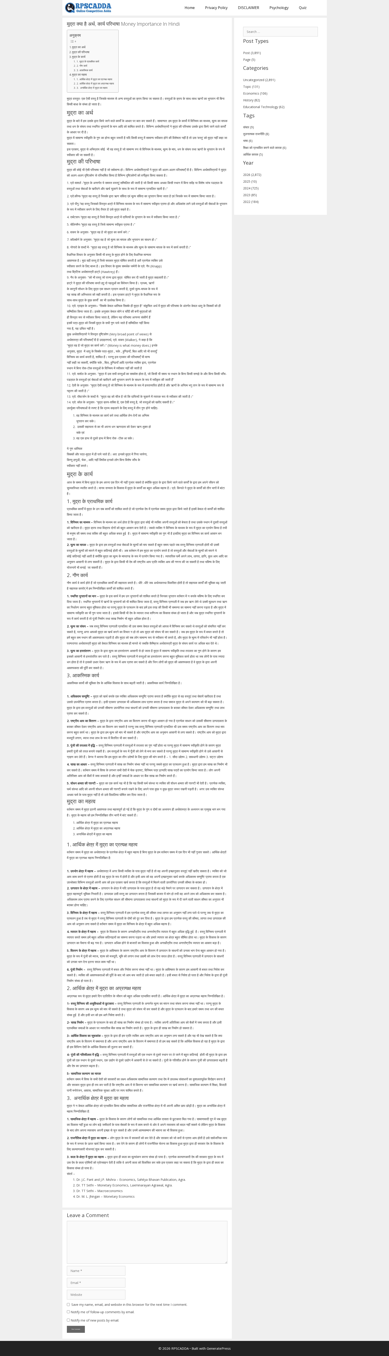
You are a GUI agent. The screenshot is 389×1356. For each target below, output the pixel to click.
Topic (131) (251, 86)
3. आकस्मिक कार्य (84, 70)
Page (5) (249, 59)
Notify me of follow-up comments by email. (102, 1312)
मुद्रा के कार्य (78, 57)
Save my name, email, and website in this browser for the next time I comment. (129, 1304)
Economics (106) (255, 93)
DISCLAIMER (248, 7)
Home (190, 7)
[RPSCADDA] (89, 8)
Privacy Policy (216, 7)
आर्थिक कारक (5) (253, 154)
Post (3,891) (252, 53)
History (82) (251, 100)
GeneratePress (219, 1348)
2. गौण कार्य (82, 65)
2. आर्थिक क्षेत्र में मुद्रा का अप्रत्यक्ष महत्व (95, 83)
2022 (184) (251, 202)
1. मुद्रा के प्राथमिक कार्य (88, 61)
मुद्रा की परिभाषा (80, 52)
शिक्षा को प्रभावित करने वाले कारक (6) (264, 147)
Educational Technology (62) (264, 107)
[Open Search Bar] (319, 8)
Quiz (303, 7)
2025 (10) (250, 181)
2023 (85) (250, 195)
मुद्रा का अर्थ (79, 47)
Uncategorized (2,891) (259, 80)
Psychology (279, 7)
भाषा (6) (248, 141)
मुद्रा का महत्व (79, 75)
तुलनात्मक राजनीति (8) (256, 134)
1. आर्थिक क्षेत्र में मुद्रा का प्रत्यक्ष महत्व (94, 79)
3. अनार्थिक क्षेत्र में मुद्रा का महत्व (92, 87)
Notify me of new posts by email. (95, 1320)
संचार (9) (248, 127)
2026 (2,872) (252, 175)
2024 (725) (251, 188)
